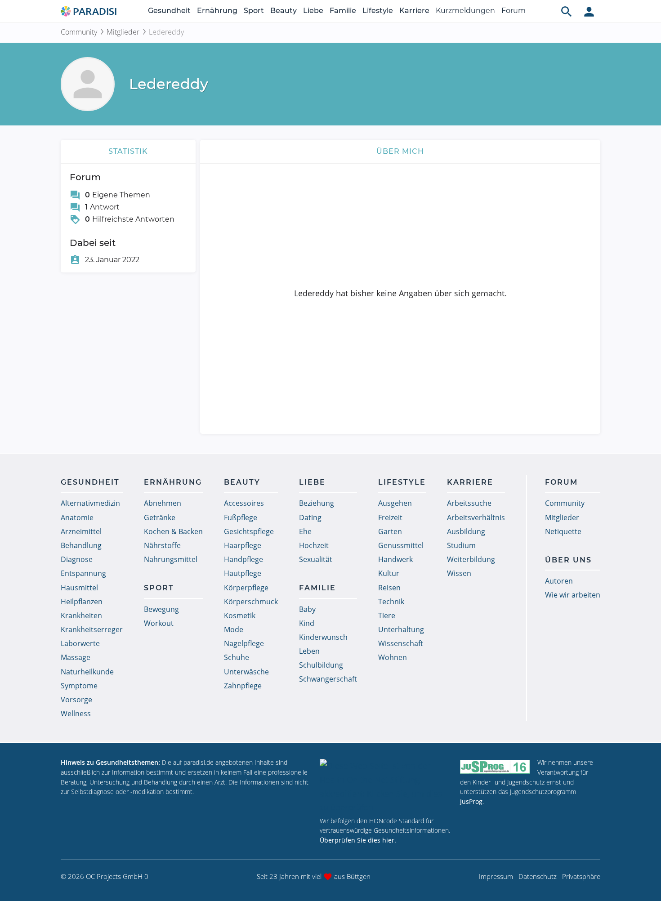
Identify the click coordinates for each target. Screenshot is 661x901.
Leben (309, 651)
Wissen (459, 573)
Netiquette (563, 531)
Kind (306, 623)
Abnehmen (162, 503)
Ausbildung (466, 531)
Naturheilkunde (87, 672)
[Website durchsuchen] (566, 11)
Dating (310, 517)
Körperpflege (246, 588)
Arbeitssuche (469, 503)
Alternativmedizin (90, 503)
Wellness (76, 713)
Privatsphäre (581, 876)
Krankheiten (81, 615)
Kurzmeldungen (465, 10)
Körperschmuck (251, 602)
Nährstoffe (162, 545)
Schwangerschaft (328, 679)
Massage (75, 657)
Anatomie (77, 517)
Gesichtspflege (249, 531)
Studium (461, 545)
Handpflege (243, 559)
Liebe (313, 10)
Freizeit (390, 517)
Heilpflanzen (82, 602)
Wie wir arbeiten (572, 595)
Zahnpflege (243, 686)
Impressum (496, 876)
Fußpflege (240, 517)
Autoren (559, 581)
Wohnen (392, 657)
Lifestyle (377, 10)
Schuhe (236, 657)
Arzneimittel (81, 531)
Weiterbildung (471, 559)
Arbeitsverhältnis (476, 517)
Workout (159, 623)
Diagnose (77, 559)
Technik (391, 602)
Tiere (386, 615)
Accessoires (244, 503)
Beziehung (316, 503)
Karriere (414, 10)
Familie (343, 10)
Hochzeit (314, 545)
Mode (233, 629)
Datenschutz (537, 876)
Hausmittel (79, 588)
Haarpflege (242, 545)
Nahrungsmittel (170, 559)
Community (79, 32)
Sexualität (315, 559)
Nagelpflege (244, 643)
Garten (390, 531)
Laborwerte (80, 643)
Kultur (388, 573)
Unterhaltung (401, 629)
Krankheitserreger (92, 629)
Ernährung (217, 10)
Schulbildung (321, 665)
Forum (513, 10)
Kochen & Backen (173, 531)
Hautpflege (242, 573)
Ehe (305, 531)
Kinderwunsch (323, 637)
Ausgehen (395, 503)
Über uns (568, 560)
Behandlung (81, 545)
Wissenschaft (400, 643)
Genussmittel (401, 545)
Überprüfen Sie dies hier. (358, 840)
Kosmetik (239, 615)
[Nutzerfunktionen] (589, 11)
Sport (254, 10)
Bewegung (161, 609)
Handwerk (395, 559)
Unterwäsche (246, 672)
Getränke (159, 517)
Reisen (389, 588)
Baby (307, 609)
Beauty (283, 10)
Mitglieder (123, 32)
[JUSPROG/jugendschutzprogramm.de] (495, 766)
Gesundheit (169, 10)
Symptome (79, 686)
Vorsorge (76, 700)
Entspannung (83, 573)
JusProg (471, 801)
